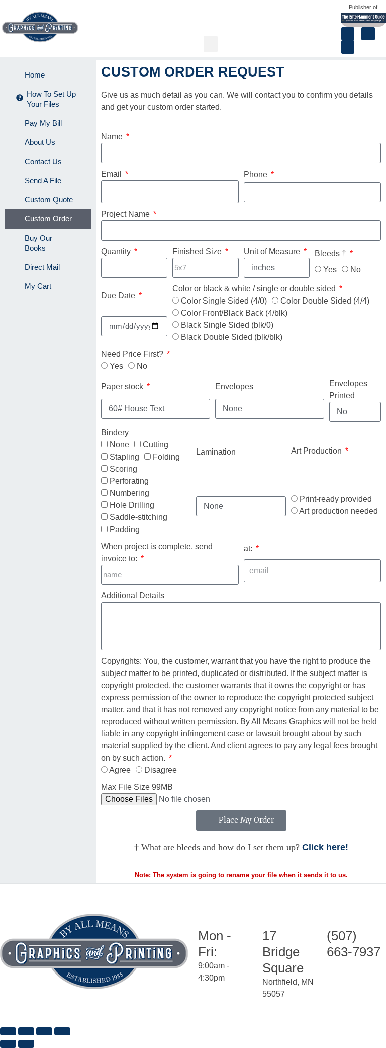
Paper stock (123, 386)
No (355, 269)
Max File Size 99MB (137, 787)
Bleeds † (331, 253)
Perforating (129, 481)
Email (112, 174)
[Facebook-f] (347, 33)
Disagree (160, 770)
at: (249, 548)
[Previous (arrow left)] (8, 1044)
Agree (120, 770)
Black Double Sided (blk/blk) (231, 337)
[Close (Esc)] (62, 1031)
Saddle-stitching (138, 517)
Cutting (155, 444)
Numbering (129, 493)
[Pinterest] (347, 46)
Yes (330, 269)
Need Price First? (133, 354)
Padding (125, 529)
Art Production (317, 450)
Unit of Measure (273, 251)
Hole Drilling (132, 505)
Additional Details (132, 595)
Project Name (126, 214)
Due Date (119, 295)
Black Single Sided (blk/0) (227, 325)
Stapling (124, 457)
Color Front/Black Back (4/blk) (234, 313)
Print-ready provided (336, 499)
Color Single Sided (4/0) (224, 300)
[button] (211, 44)
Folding (166, 457)
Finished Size (198, 251)
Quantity (117, 251)
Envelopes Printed (348, 389)
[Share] (44, 1031)
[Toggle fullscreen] (26, 1031)
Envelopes (234, 386)
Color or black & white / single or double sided (255, 288)
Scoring (123, 469)
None (119, 444)
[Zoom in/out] (8, 1031)
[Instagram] (367, 33)
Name (113, 136)
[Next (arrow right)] (26, 1044)
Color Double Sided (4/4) (324, 300)
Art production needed (338, 511)
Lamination (216, 451)
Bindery (115, 432)
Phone (256, 174)
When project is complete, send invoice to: (157, 552)
